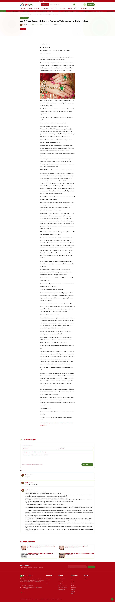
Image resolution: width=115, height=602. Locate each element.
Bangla (72, 583)
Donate (85, 578)
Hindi (72, 580)
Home (21, 14)
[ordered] (38, 452)
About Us (48, 580)
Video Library (61, 580)
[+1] (36, 452)
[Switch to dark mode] (84, 4)
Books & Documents (62, 587)
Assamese (73, 587)
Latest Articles (61, 578)
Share (24, 29)
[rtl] (32, 452)
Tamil (72, 585)
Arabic (72, 581)
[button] (29, 452)
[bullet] (40, 452)
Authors (47, 581)
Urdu (72, 578)
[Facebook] (21, 592)
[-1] (34, 452)
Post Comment (88, 464)
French (72, 593)
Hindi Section (61, 583)
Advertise (86, 580)
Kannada (73, 589)
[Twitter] (24, 592)
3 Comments (58, 24)
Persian (73, 591)
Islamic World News (62, 585)
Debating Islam (61, 589)
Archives (47, 583)
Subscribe (91, 566)
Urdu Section (61, 581)
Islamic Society (28, 14)
